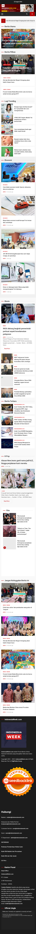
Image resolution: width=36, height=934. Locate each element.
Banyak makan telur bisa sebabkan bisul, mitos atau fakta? (7, 141)
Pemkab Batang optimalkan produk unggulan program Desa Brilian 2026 (7, 393)
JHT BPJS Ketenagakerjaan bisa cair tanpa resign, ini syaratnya (18, 239)
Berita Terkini (7, 64)
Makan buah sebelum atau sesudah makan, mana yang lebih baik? (7, 152)
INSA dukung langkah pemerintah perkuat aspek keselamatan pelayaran (18, 313)
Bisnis (4, 325)
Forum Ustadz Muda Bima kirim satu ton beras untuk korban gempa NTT (18, 659)
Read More (7, 348)
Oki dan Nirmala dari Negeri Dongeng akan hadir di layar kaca (18, 626)
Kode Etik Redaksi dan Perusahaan (11, 851)
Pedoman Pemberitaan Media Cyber (12, 847)
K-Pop (3, 491)
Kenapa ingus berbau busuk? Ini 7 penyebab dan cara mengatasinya (7, 108)
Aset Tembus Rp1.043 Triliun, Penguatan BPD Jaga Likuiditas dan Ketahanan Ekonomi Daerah (7, 409)
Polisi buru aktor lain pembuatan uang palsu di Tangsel (18, 593)
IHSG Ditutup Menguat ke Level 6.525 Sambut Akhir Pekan (7, 443)
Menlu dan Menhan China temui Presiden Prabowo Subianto (18, 692)
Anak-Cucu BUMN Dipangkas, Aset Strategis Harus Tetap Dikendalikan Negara (7, 432)
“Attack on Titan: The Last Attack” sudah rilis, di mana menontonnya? (9, 531)
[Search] (26, 14)
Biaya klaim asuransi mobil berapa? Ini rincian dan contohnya (18, 206)
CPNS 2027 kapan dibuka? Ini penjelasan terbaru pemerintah (7, 119)
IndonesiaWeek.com (19, 404)
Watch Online (32, 14)
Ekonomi (5, 184)
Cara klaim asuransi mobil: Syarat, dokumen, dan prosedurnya (18, 172)
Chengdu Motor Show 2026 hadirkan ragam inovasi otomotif (7, 381)
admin (4, 46)
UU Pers (3, 860)
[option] (18, 38)
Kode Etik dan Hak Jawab (8, 856)
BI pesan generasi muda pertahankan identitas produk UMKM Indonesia (7, 370)
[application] (18, 920)
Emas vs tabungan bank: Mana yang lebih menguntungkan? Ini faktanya (18, 272)
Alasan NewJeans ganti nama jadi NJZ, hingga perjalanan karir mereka (18, 478)
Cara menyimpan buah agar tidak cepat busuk (7, 130)
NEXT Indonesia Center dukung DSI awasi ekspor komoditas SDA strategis (7, 358)
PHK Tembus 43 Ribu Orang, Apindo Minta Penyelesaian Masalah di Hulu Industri (7, 421)
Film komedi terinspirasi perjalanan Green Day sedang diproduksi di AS (9, 518)
